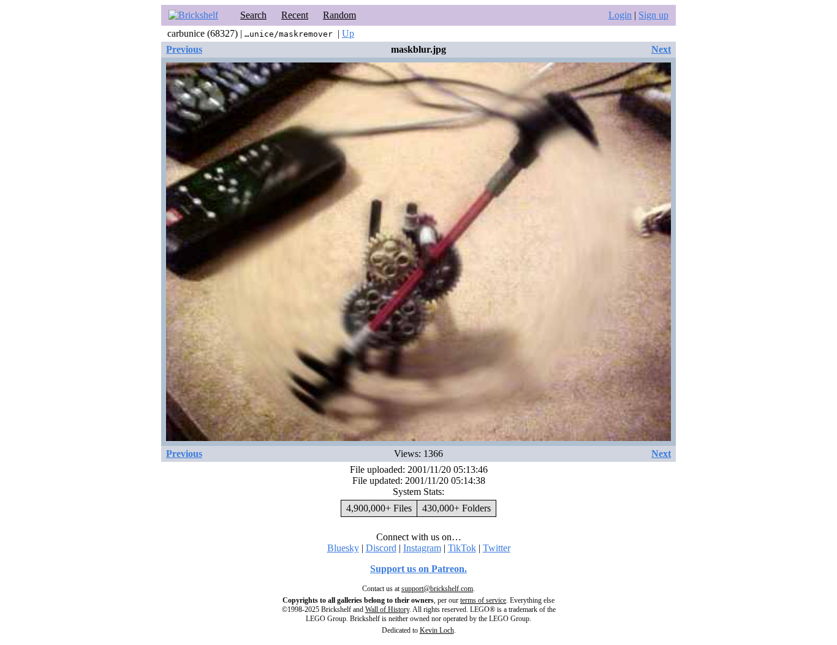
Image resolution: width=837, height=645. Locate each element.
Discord (381, 548)
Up (348, 33)
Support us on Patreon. (418, 569)
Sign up (653, 15)
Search (253, 15)
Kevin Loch (437, 630)
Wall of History (387, 609)
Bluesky (343, 548)
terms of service (483, 600)
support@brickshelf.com (437, 588)
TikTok (462, 548)
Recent (294, 15)
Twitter (496, 548)
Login (620, 15)
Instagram (422, 548)
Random (339, 15)
